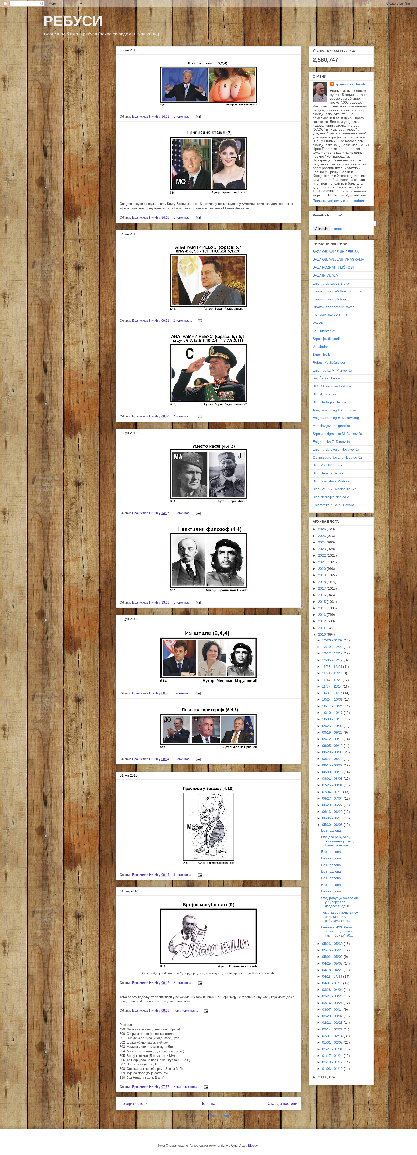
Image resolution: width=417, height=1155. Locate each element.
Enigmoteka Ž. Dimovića (331, 442)
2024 (322, 542)
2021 (322, 562)
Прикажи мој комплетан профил (338, 200)
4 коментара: (183, 875)
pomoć (336, 228)
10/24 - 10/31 (333, 699)
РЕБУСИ (73, 21)
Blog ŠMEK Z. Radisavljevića (335, 489)
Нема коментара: (186, 1010)
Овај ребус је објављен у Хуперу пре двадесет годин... (339, 902)
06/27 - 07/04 (333, 798)
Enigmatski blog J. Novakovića (336, 449)
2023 (322, 549)
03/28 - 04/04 (333, 990)
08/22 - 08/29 (333, 759)
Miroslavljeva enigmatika (331, 426)
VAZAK (318, 323)
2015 (322, 602)
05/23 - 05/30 (333, 944)
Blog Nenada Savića (328, 473)
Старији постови (282, 1103)
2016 (322, 595)
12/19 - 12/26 (333, 647)
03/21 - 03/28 (333, 996)
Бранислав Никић (350, 84)
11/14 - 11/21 (332, 680)
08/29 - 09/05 (333, 752)
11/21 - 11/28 (332, 673)
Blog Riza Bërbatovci (328, 465)
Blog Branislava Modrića (331, 481)
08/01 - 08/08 (333, 778)
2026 (322, 529)
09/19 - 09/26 (333, 732)
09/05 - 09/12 (333, 746)
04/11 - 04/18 (332, 976)
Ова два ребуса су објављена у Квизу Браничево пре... (337, 841)
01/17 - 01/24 (333, 1056)
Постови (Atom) (221, 1116)
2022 (322, 555)
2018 (322, 582)
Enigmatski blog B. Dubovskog (336, 418)
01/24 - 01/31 (333, 1049)
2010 (322, 634)
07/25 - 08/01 (333, 785)
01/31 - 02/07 (333, 1042)
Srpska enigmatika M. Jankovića (337, 434)
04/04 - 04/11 (332, 983)
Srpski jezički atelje (327, 339)
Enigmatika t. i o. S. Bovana (334, 505)
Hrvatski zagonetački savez (333, 307)
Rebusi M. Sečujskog (329, 362)
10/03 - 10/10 (333, 719)
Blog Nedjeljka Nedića (329, 402)
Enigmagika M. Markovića (332, 370)
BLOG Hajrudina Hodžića (332, 386)
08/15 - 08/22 (333, 765)
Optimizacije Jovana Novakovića (337, 457)
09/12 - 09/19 (333, 739)
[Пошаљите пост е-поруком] (198, 116)
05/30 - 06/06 (333, 825)
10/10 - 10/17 (333, 713)
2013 (322, 615)
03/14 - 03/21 (333, 1003)
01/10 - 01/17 (333, 1062)
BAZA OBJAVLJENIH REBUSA (336, 252)
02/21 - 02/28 (333, 1022)
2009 (322, 1077)
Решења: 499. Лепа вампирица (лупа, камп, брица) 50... (337, 931)
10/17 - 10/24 (333, 706)
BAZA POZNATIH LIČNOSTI (334, 267)
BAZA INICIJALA (325, 275)
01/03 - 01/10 (333, 1069)
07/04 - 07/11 (332, 792)
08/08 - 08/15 (333, 772)
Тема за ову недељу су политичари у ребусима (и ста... (339, 917)
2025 (322, 536)
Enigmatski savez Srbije (331, 283)
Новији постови (134, 1103)
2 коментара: (183, 320)
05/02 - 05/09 (333, 957)
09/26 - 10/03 (333, 726)
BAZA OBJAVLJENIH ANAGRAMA (338, 259)
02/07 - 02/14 (333, 1036)
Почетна (207, 1103)
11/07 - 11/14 (332, 686)
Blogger (253, 1145)
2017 (322, 588)
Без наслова (331, 830)
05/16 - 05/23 (333, 950)
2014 (322, 608)
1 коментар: (182, 116)
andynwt (223, 1145)
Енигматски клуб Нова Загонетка (338, 291)
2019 (322, 575)
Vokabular (320, 346)
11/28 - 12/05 (332, 666)
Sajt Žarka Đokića (326, 378)
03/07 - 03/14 (333, 1009)
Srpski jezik (321, 354)
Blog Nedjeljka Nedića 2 (331, 497)
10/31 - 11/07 (332, 693)
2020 (322, 569)
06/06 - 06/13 (333, 818)
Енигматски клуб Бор (329, 299)
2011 (322, 628)
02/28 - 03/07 (333, 1016)
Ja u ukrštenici (324, 331)
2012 (322, 621)
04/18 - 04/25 (333, 970)
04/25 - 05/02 (333, 963)
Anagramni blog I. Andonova (334, 410)
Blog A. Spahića (325, 394)
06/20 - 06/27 (333, 805)
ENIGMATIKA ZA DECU (330, 315)
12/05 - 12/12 (333, 660)
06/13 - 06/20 (333, 812)
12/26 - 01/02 (333, 640)
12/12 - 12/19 (333, 653)
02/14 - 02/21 (333, 1029)
